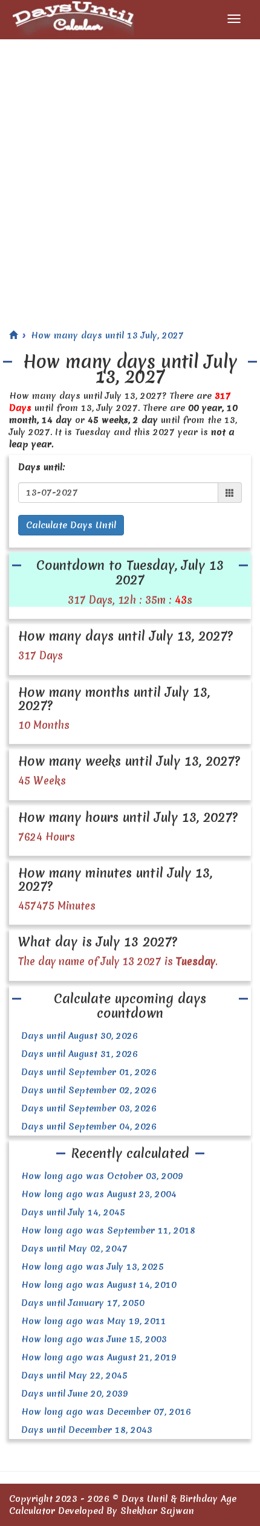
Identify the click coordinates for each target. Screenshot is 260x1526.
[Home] (13, 335)
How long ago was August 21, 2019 (99, 1357)
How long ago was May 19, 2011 (93, 1321)
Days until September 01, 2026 (89, 1072)
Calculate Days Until (71, 525)
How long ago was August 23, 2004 (99, 1194)
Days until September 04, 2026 (89, 1126)
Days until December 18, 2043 (86, 1430)
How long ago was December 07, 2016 (106, 1412)
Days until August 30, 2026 (79, 1036)
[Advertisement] (130, 175)
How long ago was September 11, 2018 (108, 1230)
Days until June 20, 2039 (74, 1394)
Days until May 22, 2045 (74, 1375)
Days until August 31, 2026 (79, 1054)
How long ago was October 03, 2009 (102, 1176)
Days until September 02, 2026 (89, 1090)
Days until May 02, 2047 (74, 1249)
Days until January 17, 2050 (83, 1303)
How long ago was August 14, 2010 (99, 1285)
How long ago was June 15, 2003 (94, 1339)
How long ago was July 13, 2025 (92, 1267)
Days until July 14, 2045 (73, 1212)
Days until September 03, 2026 (89, 1108)
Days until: (41, 467)
